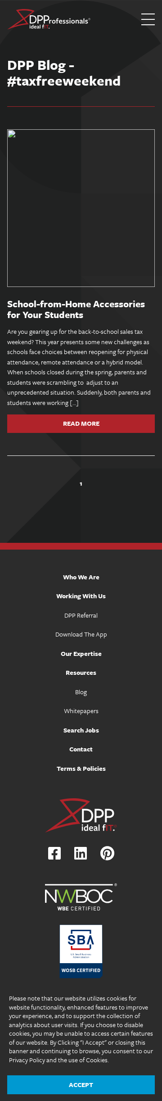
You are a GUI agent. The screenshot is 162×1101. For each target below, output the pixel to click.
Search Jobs (81, 730)
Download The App (81, 634)
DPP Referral (81, 615)
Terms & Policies (81, 768)
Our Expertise (81, 653)
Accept (81, 1084)
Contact (81, 749)
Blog (81, 691)
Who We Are (81, 577)
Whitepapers (81, 710)
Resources (81, 672)
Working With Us (81, 596)
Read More (81, 423)
